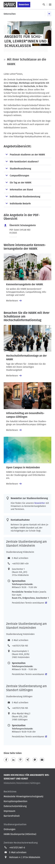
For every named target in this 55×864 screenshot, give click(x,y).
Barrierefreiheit (12, 816)
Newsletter (39, 503)
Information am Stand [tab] (21, 189)
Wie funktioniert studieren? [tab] (24, 161)
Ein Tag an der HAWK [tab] (20, 182)
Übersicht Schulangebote (22, 225)
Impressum (9, 811)
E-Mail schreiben (20, 558)
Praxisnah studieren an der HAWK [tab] (27, 154)
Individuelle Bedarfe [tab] (20, 203)
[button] (6, 759)
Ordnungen (9, 829)
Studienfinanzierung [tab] (20, 168)
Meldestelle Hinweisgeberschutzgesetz (23, 796)
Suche (44, 4)
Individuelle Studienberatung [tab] (25, 196)
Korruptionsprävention (15, 801)
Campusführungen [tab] (19, 175)
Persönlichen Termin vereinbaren (28, 603)
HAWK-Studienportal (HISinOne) (20, 834)
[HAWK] (10, 4)
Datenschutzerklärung (15, 806)
